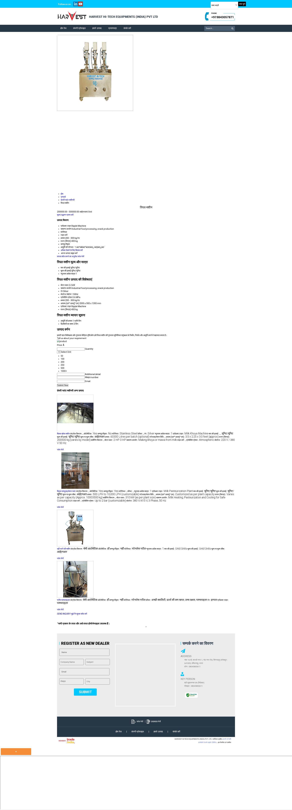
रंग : (149, 433)
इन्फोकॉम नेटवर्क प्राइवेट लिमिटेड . (207, 742)
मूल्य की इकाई (66, 270)
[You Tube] (80, 5)
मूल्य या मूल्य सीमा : (92, 437)
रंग (62, 291)
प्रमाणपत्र (112, 28)
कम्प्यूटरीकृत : (105, 433)
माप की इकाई (65, 267)
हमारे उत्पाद (97, 28)
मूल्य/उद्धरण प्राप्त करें (65, 215)
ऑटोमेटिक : (90, 433)
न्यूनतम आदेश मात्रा (68, 273)
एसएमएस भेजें (156, 721)
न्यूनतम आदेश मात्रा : (163, 433)
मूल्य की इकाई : (68, 437)
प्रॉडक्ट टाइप (66, 306)
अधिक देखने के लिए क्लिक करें (72, 250)
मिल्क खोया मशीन (63, 433)
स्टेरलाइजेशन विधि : (157, 437)
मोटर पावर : (115, 440)
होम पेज (63, 28)
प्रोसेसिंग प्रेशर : (200, 440)
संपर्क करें (127, 28)
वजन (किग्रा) (66, 309)
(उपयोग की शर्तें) (226, 739)
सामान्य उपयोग (66, 288)
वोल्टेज (63, 294)
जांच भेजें (81, 256)
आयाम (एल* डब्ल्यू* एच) (70, 303)
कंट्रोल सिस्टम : (76, 433)
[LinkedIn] (75, 5)
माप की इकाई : (221, 433)
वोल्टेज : (146, 501)
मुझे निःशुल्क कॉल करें (79, 614)
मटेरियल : (124, 433)
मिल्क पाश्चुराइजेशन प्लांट (66, 491)
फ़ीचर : (141, 433)
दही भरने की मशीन (63, 549)
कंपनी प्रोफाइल (79, 28)
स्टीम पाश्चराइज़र (63, 600)
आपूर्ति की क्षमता (66, 321)
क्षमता (63, 300)
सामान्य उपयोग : (151, 440)
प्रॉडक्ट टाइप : (190, 433)
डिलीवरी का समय (67, 324)
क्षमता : (127, 437)
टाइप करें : (181, 440)
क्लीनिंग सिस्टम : (97, 440)
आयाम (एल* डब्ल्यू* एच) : (192, 437)
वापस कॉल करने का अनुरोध (67, 256)
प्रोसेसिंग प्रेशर (66, 297)
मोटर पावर (64, 285)
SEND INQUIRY (64, 614)
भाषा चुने (242, 4)
